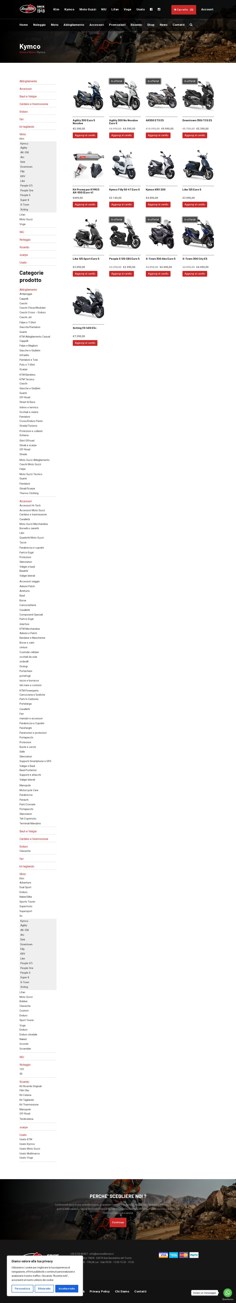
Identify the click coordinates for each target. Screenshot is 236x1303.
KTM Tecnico (27, 379)
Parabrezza (26, 794)
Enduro (24, 111)
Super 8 (24, 200)
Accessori (26, 88)
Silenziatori (26, 561)
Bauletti (24, 570)
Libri (22, 533)
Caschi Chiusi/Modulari (33, 307)
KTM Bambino (27, 374)
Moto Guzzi (26, 219)
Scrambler (25, 1048)
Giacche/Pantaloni (30, 327)
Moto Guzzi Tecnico (31, 474)
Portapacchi (26, 737)
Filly (22, 171)
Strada (23, 454)
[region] (45, 1276)
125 (22, 1069)
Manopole (25, 785)
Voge (23, 224)
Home (23, 52)
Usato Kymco (27, 1144)
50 (21, 1073)
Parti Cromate (27, 804)
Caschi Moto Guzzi (30, 464)
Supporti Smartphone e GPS (35, 761)
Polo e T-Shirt (27, 364)
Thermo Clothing (29, 493)
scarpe (24, 255)
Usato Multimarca (30, 1153)
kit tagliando (27, 126)
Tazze (23, 542)
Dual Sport (25, 887)
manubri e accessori (31, 718)
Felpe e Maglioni (29, 345)
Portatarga (26, 703)
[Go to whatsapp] (227, 1292)
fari (21, 119)
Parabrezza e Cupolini (32, 723)
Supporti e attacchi (30, 774)
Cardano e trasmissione (34, 104)
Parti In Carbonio (29, 699)
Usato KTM (26, 1139)
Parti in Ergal (27, 552)
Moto (32, 52)
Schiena (24, 435)
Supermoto (26, 906)
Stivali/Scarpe (27, 488)
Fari (22, 713)
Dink (22, 161)
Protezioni (25, 557)
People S (25, 195)
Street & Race (27, 402)
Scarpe (23, 369)
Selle (22, 751)
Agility (23, 147)
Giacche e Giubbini (30, 350)
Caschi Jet (26, 317)
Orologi (24, 666)
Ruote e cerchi (28, 747)
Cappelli (24, 298)
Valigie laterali (27, 575)
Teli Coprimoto (28, 818)
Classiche (25, 851)
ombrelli (24, 661)
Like (22, 181)
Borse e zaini (27, 642)
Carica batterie (28, 605)
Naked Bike (26, 896)
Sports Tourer (27, 901)
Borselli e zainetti (29, 528)
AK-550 (24, 152)
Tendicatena (26, 1118)
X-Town (24, 204)
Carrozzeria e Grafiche (32, 694)
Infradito (24, 355)
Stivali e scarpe (28, 445)
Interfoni (24, 624)
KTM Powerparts (29, 690)
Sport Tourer (27, 1020)
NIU (22, 232)
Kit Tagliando (27, 1099)
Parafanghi (26, 728)
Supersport (26, 911)
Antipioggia (26, 293)
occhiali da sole (28, 656)
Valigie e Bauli (27, 766)
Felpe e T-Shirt (28, 322)
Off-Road (25, 397)
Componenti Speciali (31, 614)
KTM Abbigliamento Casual (35, 336)
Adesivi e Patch (28, 633)
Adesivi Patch (27, 586)
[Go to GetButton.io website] (227, 1299)
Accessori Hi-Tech (30, 505)
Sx (21, 915)
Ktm (22, 138)
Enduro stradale (28, 1034)
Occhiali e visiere (29, 412)
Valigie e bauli (27, 566)
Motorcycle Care (29, 790)
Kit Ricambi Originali (31, 1086)
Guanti (23, 332)
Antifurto (25, 591)
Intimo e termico (29, 407)
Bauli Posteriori (28, 770)
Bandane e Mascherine (32, 637)
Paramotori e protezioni (33, 732)
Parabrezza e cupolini (32, 547)
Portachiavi (26, 671)
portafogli (25, 675)
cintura (23, 647)
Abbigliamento (28, 81)
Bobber (24, 1001)
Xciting (24, 209)
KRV (22, 176)
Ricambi (24, 247)
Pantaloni (25, 416)
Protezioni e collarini (31, 431)
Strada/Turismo (28, 425)
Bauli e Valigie (28, 96)
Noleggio (25, 239)
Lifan (22, 214)
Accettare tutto (67, 1288)
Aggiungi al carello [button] (158, 135)
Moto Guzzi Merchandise (34, 524)
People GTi (26, 185)
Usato (23, 262)
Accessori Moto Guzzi (32, 510)
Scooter (24, 1043)
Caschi (23, 303)
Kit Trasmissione (29, 1104)
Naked (23, 1039)
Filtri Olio (24, 1090)
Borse (23, 600)
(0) (185, 9)
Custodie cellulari (29, 652)
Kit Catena (25, 1095)
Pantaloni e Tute (29, 359)
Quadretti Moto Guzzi (32, 537)
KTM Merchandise (30, 628)
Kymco (24, 143)
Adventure (25, 882)
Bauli (22, 595)
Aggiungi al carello (85, 135)
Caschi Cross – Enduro (33, 312)
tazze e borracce (29, 680)
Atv (22, 157)
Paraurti (24, 799)
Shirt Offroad (27, 440)
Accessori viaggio (30, 581)
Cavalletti (25, 519)
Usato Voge (26, 1157)
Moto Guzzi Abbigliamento (35, 460)
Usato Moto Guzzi (30, 1148)
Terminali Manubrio (30, 823)
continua (118, 1222)
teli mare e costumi (30, 685)
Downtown (26, 166)
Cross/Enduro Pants (31, 421)
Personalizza (22, 1288)
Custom (24, 1010)
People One (26, 190)
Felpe (23, 469)
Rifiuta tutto (44, 1288)
